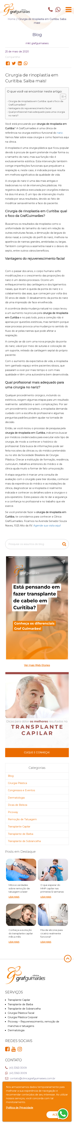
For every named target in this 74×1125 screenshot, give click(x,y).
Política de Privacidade (19, 1107)
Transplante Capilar (19, 826)
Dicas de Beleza (17, 804)
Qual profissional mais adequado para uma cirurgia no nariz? (36, 114)
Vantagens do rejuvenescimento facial (29, 108)
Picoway (13, 812)
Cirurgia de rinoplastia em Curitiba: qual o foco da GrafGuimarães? (35, 103)
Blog (11, 775)
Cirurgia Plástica (17, 783)
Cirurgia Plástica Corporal (22, 1017)
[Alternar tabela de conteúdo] (61, 96)
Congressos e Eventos (21, 790)
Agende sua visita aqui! (47, 525)
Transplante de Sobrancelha (24, 841)
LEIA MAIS (14, 896)
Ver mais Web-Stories (37, 665)
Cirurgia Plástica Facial (21, 1013)
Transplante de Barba (20, 834)
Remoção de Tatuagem (22, 819)
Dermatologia (16, 797)
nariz (60, 132)
